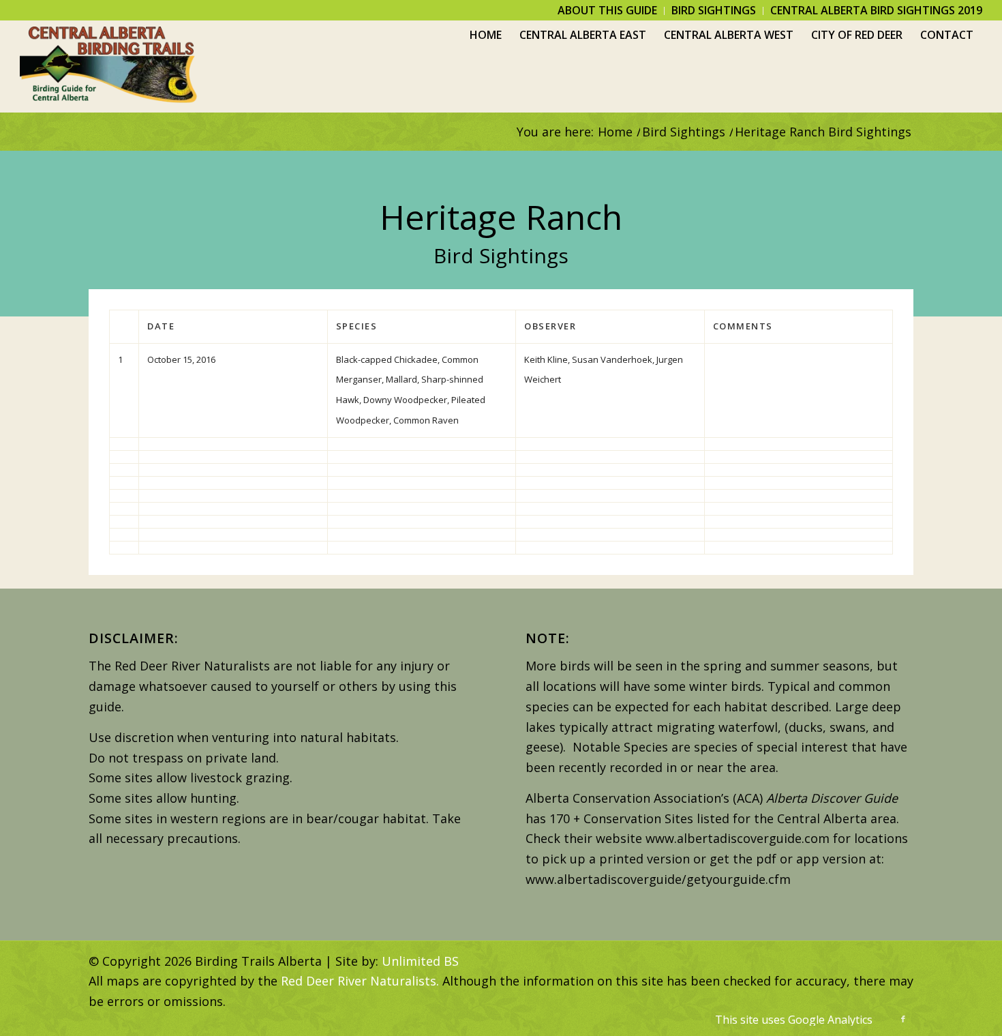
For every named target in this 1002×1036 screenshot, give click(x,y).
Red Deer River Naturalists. (360, 981)
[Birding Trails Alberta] (109, 66)
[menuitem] (608, 11)
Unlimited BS (420, 961)
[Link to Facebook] (903, 1019)
